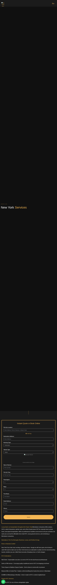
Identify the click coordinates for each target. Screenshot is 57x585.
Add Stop (29, 433)
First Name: (6, 493)
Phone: (5, 508)
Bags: (5, 486)
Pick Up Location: (8, 427)
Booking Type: (7, 442)
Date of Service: (8, 465)
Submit (28, 517)
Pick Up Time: (7, 472)
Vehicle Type (7, 449)
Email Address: (7, 501)
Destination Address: (9, 436)
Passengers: (7, 479)
